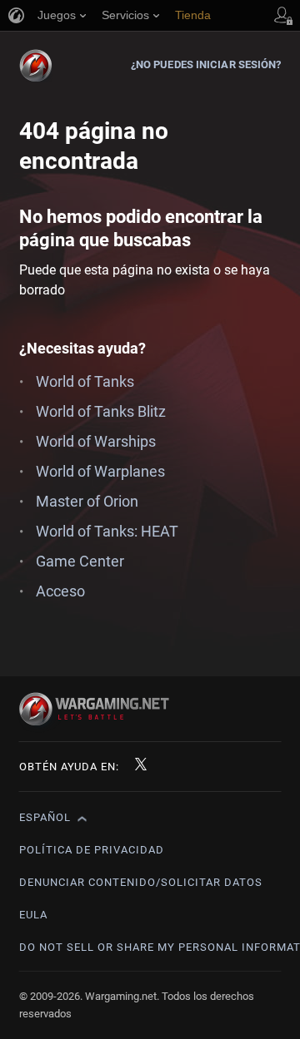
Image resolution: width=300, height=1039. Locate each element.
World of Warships (96, 441)
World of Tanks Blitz (101, 411)
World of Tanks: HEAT (107, 531)
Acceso (60, 591)
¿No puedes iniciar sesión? (206, 64)
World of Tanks (85, 381)
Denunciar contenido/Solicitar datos (140, 882)
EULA (33, 914)
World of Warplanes (100, 471)
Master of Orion (87, 501)
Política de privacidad (91, 850)
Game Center (80, 561)
